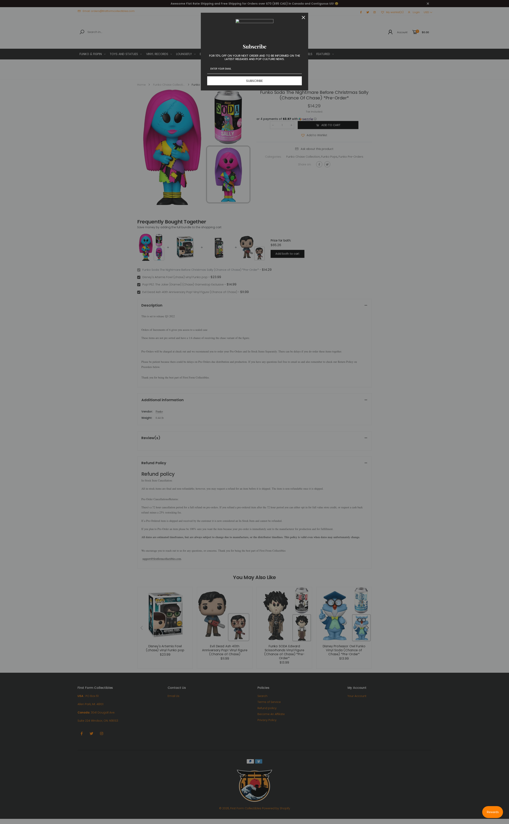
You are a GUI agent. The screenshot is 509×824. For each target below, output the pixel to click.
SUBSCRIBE (254, 81)
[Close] (303, 17)
